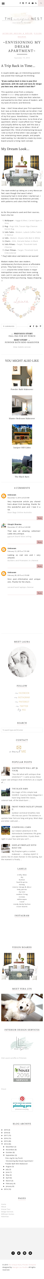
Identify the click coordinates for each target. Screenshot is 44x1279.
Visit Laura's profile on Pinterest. (14, 1058)
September (10, 1155)
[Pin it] (40, 326)
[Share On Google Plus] (37, 326)
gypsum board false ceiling (19, 536)
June (8, 1172)
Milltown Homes (7, 1214)
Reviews (22, 897)
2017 (6, 1135)
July (7, 1169)
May (8, 1175)
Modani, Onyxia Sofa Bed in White (25, 238)
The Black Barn (20, 789)
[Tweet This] (30, 326)
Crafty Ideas (22, 875)
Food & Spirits (22, 882)
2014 (6, 1144)
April (8, 1178)
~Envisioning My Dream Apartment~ (19, 1161)
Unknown (12, 495)
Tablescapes (22, 899)
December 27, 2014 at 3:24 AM (19, 527)
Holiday (22, 885)
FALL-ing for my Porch (14, 1158)
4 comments (8, 326)
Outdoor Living (22, 894)
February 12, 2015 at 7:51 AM (18, 551)
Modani (11, 94)
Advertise (5, 1217)
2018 (6, 1133)
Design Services (7, 1212)
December (10, 1147)
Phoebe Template (29, 1265)
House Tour (5, 1209)
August (9, 1167)
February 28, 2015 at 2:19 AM (18, 575)
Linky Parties (22, 889)
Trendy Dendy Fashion (22, 904)
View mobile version (22, 347)
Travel (22, 902)
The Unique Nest (15, 1265)
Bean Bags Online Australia (20, 512)
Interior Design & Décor (17, 33)
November (10, 1150)
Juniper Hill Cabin (21, 827)
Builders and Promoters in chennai (23, 560)
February (9, 1184)
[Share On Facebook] (33, 326)
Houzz (3, 1089)
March (8, 1181)
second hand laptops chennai (21, 587)
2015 (6, 1141)
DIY (22, 877)
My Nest (22, 892)
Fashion (22, 880)
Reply (40, 518)
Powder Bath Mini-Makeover (16, 1164)
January (9, 1186)
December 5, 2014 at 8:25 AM (18, 498)
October (9, 1152)
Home (3, 1204)
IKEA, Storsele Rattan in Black (25, 241)
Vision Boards (22, 907)
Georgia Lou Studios (20, 1267)
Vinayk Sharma (15, 524)
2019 (6, 1130)
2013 (6, 1189)
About (3, 1207)
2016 (6, 1138)
